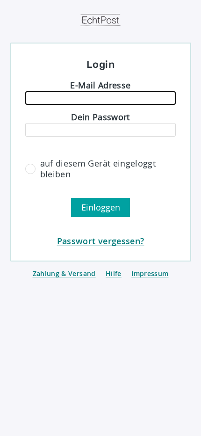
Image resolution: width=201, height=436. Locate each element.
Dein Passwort (100, 117)
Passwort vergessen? (100, 241)
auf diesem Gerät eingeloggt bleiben (98, 169)
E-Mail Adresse (100, 85)
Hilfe (114, 273)
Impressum (149, 273)
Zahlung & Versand (64, 273)
